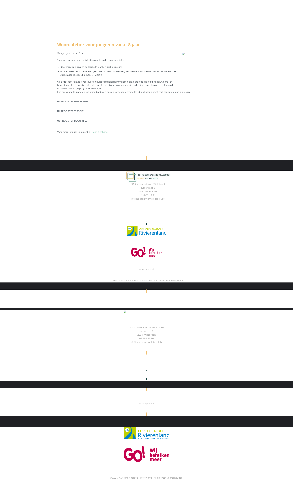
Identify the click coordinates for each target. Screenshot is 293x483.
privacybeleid (146, 269)
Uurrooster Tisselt (70, 111)
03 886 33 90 (148, 195)
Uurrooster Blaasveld (72, 120)
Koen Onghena (100, 132)
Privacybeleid (146, 403)
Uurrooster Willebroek (73, 101)
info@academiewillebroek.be (148, 198)
